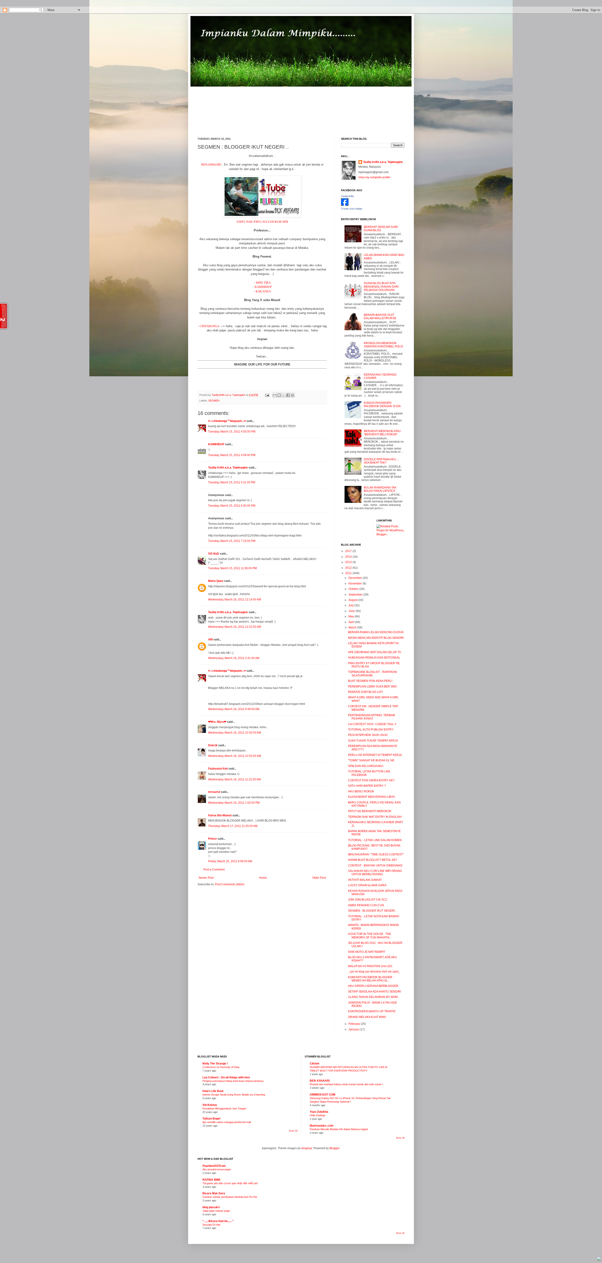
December (356, 578)
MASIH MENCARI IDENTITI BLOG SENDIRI (376, 637)
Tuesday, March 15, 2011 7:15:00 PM (231, 541)
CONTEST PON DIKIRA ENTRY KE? (371, 780)
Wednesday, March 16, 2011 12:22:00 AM (234, 626)
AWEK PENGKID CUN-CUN (366, 905)
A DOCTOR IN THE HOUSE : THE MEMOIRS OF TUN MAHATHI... (369, 935)
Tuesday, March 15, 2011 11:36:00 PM (232, 568)
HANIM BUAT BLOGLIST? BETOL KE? (372, 860)
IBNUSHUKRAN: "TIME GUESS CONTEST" (376, 854)
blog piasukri (211, 1207)
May (352, 616)
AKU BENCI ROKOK (361, 791)
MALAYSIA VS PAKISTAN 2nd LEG (370, 966)
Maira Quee (215, 581)
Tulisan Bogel (211, 1118)
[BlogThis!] (279, 395)
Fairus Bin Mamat (220, 815)
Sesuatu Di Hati (211, 1224)
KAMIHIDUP (263, 287)
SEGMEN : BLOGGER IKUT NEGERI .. (372, 910)
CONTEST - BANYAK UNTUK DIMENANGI (375, 865)
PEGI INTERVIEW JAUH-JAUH (368, 735)
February (355, 1023)
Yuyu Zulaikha (319, 1111)
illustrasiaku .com (321, 1125)
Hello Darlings (317, 1115)
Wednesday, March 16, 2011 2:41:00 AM (233, 658)
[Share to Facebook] (288, 395)
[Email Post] (267, 394)
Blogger (334, 1148)
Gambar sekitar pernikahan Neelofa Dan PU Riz (229, 1196)
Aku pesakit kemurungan (216, 1169)
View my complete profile (374, 177)
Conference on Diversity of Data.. (221, 1067)
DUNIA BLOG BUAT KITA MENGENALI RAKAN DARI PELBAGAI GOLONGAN (381, 287)
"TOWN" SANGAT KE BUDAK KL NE (371, 760)
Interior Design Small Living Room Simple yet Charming (233, 1094)
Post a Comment (214, 869)
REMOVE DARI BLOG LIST (365, 692)
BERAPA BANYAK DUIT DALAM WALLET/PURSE (380, 316)
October (354, 589)
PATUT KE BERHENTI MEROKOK (369, 811)
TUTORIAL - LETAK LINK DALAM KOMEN (375, 840)
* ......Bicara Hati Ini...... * (218, 1221)
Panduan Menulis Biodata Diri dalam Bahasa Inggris (339, 1129)
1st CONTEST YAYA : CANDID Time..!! (372, 724)
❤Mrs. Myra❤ (217, 721)
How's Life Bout (212, 1091)
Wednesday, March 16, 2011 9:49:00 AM (233, 709)
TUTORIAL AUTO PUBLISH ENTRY (370, 729)
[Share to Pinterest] (292, 395)
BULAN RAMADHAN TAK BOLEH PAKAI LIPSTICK (380, 489)
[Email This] (274, 395)
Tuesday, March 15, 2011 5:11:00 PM (231, 482)
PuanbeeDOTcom (214, 1166)
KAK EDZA (263, 291)
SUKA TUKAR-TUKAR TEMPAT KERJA (373, 740)
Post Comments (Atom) (229, 884)
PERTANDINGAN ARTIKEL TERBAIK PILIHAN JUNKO (371, 717)
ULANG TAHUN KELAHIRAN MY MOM (373, 997)
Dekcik (213, 745)
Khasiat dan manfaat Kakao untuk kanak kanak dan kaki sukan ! (346, 1084)
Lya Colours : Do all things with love (226, 1077)
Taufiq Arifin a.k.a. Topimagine (229, 394)
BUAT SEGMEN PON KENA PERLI (370, 681)
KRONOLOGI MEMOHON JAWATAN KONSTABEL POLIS (383, 345)
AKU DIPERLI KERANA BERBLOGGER (373, 986)
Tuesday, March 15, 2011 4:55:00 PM (231, 431)
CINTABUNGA (209, 326)
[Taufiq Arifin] (345, 205)
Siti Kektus (209, 1105)
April (352, 622)
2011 (348, 573)
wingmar (306, 1148)
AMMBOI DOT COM (322, 1094)
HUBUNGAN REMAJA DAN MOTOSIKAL (374, 657)
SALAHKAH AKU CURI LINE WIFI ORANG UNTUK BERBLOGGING (375, 872)
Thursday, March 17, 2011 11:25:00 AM (232, 826)
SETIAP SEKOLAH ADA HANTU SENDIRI (374, 991)
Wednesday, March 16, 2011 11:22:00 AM (234, 779)
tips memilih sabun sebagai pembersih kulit (226, 1122)
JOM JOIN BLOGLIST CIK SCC (368, 899)
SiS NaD (213, 553)
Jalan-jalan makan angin (216, 1210)
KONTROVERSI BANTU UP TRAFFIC (372, 1011)
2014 (348, 556)
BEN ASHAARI (211, 164)
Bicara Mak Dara (213, 1193)
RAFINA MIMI (211, 1179)
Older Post (319, 877)
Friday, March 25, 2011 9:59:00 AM (230, 861)
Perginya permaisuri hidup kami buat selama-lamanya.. (233, 1081)
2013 (348, 562)
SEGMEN (213, 400)
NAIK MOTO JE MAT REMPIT (366, 951)
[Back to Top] (599, 1259)
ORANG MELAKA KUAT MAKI (367, 1017)
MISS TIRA (263, 282)
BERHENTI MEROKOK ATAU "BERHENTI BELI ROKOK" (382, 432)
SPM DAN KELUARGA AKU (365, 766)
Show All (293, 1131)
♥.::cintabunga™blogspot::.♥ (227, 421)
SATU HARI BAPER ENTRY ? (367, 785)
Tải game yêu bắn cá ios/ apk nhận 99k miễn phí (230, 1183)
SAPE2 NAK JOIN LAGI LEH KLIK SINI (262, 221)
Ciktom (314, 1063)
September (356, 594)
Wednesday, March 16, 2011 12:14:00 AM (234, 599)
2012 (348, 567)
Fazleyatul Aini (218, 768)
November (356, 583)
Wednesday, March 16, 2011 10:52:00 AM (234, 756)
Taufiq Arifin (347, 196)
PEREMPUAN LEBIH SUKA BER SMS (372, 686)
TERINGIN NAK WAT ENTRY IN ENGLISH (375, 816)
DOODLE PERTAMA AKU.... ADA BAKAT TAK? (381, 461)
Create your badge (351, 208)
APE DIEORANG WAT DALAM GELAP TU (374, 652)
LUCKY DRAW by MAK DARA (367, 885)
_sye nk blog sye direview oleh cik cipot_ (374, 971)
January (354, 1029)
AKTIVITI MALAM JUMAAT (365, 880)
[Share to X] (283, 395)
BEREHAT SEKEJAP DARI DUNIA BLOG (381, 228)
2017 (348, 551)
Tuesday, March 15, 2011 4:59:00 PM (231, 455)
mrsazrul (214, 792)
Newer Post (206, 877)
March (353, 627)
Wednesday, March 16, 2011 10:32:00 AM (234, 732)
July (351, 605)
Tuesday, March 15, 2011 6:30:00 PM (231, 505)
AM (210, 639)
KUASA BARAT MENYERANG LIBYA (371, 796)
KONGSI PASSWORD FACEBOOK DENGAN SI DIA (382, 404)
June (352, 611)
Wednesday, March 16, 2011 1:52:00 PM (234, 802)
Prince (212, 838)
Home (263, 877)
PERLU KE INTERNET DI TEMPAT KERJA (375, 755)
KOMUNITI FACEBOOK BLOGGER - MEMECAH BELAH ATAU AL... (371, 979)
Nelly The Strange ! (215, 1063)
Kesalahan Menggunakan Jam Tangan (224, 1108)
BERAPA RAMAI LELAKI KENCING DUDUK (376, 632)
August (353, 600)
